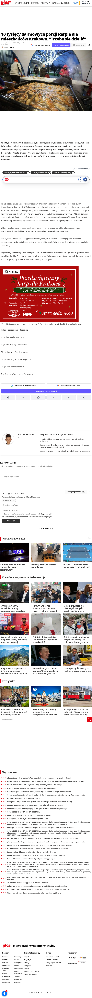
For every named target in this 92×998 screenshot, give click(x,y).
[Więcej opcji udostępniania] (84, 397)
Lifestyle (27, 963)
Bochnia (5, 960)
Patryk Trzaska (9, 47)
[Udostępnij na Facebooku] (8, 397)
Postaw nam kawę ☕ (61, 45)
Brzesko (5, 963)
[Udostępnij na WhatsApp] (38, 397)
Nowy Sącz (18, 957)
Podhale (17, 966)
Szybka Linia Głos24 (61, 3)
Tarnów (17, 977)
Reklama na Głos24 (53, 960)
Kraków (5, 957)
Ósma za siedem (30, 975)
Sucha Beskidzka (18, 973)
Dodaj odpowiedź (74, 492)
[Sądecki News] (82, 957)
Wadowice (18, 980)
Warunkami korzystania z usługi (25, 514)
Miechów (5, 980)
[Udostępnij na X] (53, 397)
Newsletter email (52, 957)
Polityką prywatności (44, 514)
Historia (35, 3)
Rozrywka (45, 3)
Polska (26, 969)
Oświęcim (18, 963)
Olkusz (16, 960)
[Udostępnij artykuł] (89, 45)
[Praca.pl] (72, 957)
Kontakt (49, 966)
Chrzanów (6, 966)
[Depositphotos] (72, 963)
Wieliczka (17, 983)
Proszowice (18, 969)
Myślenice (6, 983)
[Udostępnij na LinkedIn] (23, 397)
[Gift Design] (82, 963)
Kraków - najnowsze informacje (24, 577)
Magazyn (27, 960)
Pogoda (27, 957)
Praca (75, 3)
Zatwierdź (11, 521)
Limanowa (6, 977)
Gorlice (5, 974)
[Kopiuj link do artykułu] (69, 397)
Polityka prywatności (53, 963)
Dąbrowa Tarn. (5, 970)
